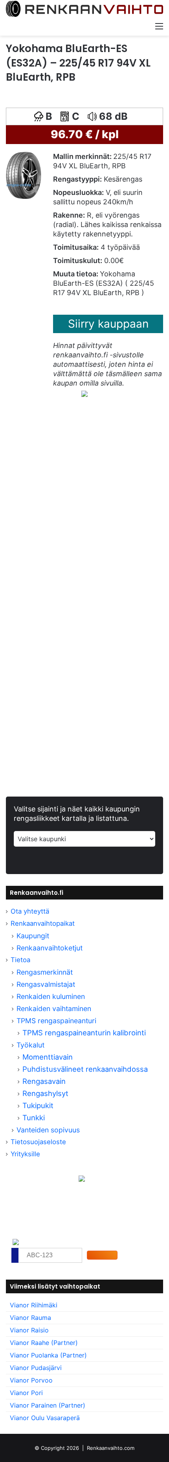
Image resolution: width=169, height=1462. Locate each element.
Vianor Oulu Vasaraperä (45, 1418)
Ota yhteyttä (30, 911)
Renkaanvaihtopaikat (43, 923)
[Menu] (159, 26)
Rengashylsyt (45, 1093)
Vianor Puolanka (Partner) (48, 1355)
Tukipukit (37, 1105)
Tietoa (20, 960)
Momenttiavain (47, 1057)
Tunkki (33, 1117)
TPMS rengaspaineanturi (56, 1021)
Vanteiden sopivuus (48, 1130)
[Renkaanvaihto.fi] (84, 9)
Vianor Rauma (30, 1317)
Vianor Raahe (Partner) (44, 1343)
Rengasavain (44, 1081)
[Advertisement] (84, 513)
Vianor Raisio (29, 1330)
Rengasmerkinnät (45, 972)
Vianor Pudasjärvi (36, 1368)
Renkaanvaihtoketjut (50, 948)
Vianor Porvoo (31, 1380)
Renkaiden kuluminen (51, 996)
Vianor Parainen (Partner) (47, 1405)
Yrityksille (25, 1154)
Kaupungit (33, 936)
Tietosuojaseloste (38, 1142)
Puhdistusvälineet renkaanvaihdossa (85, 1069)
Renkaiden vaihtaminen (54, 1008)
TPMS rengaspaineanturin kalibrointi (85, 1032)
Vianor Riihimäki (33, 1305)
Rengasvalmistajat (46, 984)
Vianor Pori (26, 1393)
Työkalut (30, 1045)
